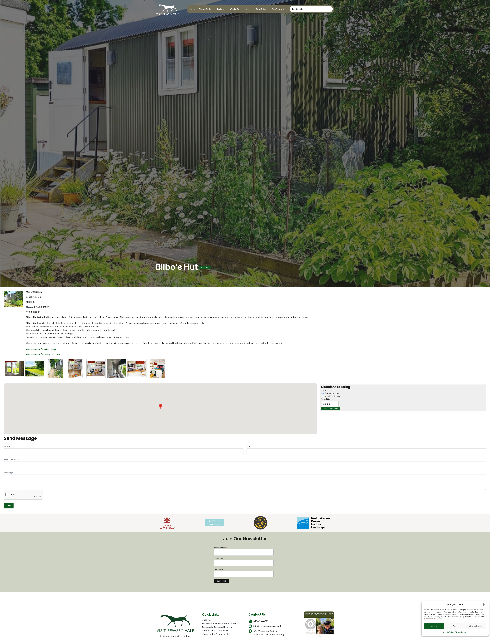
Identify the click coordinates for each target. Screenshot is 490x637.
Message (8, 472)
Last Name (218, 569)
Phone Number (11, 459)
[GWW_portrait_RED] (167, 517)
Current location (331, 393)
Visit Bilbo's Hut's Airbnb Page (41, 349)
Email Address (221, 547)
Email (249, 446)
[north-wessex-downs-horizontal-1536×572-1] (313, 517)
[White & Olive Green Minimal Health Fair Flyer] (319, 612)
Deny (455, 626)
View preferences (476, 626)
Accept (434, 626)
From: (323, 390)
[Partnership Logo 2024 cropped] (214, 520)
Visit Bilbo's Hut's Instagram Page (43, 354)
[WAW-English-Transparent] (260, 517)
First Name (218, 559)
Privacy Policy (460, 632)
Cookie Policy (448, 632)
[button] (485, 604)
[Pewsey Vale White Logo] (168, 3)
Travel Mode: (327, 399)
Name (7, 446)
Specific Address (332, 396)
